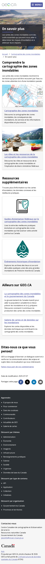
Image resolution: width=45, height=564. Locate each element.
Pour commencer (10, 406)
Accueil (5, 54)
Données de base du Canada (15, 472)
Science (6, 461)
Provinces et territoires (12, 510)
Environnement (9, 445)
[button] (20, 382)
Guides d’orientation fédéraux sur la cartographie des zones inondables (21, 220)
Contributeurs (9, 418)
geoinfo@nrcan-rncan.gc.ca (12, 538)
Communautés (9, 414)
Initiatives (7, 495)
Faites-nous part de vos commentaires (17, 367)
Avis (2, 551)
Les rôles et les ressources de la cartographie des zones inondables (21, 155)
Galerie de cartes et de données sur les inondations (21, 321)
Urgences (7, 468)
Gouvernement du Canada (14, 506)
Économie (7, 441)
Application (7, 487)
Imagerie (7, 449)
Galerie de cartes (10, 426)
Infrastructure (9, 453)
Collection (7, 491)
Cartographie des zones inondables (25, 54)
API (4, 483)
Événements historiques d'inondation (22, 261)
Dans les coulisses (10, 410)
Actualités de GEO (10, 422)
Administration (9, 437)
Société (6, 464)
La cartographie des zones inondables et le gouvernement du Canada (22, 295)
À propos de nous (10, 402)
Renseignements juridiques (14, 457)
